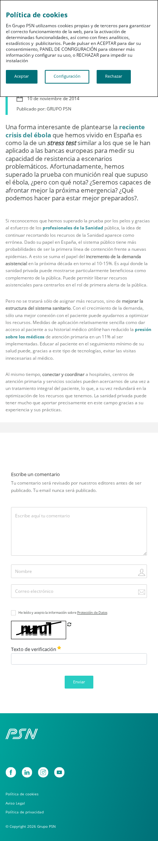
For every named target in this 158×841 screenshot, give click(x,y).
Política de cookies (22, 793)
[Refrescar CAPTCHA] (69, 624)
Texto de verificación (34, 649)
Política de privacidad (25, 811)
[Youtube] (59, 772)
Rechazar (113, 76)
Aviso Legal (15, 803)
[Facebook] (11, 772)
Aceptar (21, 76)
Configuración (67, 76)
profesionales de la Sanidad (73, 228)
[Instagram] (43, 772)
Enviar (79, 682)
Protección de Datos (92, 612)
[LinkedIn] (27, 772)
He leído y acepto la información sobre (62, 612)
